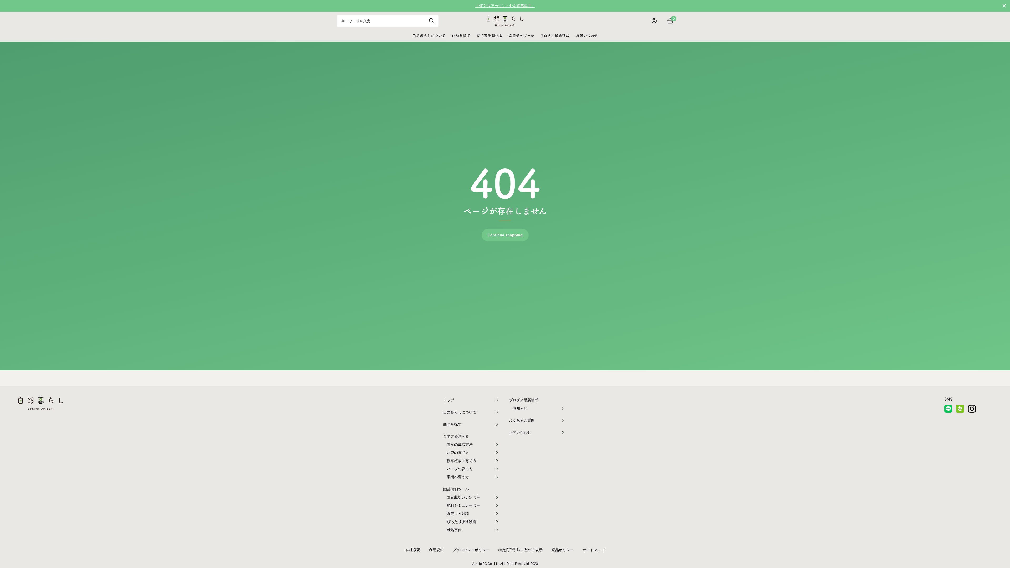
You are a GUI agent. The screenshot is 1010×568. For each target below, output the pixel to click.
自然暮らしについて (429, 35)
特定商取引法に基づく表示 (520, 550)
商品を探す (461, 35)
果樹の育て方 (458, 477)
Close (1004, 6)
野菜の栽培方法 (460, 444)
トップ (448, 400)
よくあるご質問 (522, 420)
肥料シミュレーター (463, 505)
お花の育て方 (458, 453)
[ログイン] (656, 21)
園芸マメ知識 (458, 513)
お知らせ (520, 408)
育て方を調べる (489, 35)
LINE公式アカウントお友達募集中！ (505, 6)
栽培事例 (454, 530)
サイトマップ (594, 550)
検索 (431, 21)
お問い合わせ (587, 35)
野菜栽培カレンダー (463, 497)
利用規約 (436, 550)
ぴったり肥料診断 (461, 522)
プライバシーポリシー (471, 550)
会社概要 (412, 550)
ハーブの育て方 (460, 469)
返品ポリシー (563, 550)
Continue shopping (505, 235)
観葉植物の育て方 (461, 461)
